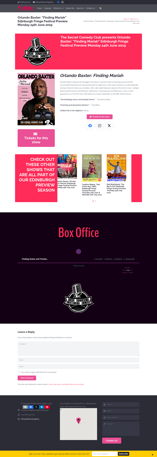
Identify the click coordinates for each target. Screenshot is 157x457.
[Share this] (30, 407)
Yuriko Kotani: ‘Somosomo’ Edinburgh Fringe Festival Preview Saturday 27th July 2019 (127, 184)
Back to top (79, 266)
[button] (100, 8)
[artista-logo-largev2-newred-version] (26, 8)
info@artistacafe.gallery (30, 419)
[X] (67, 2)
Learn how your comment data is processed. (66, 384)
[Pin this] (47, 407)
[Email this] (25, 407)
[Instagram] (62, 2)
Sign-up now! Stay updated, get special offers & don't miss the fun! (59, 454)
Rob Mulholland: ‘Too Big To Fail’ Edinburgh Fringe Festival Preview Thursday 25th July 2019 (102, 188)
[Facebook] (58, 2)
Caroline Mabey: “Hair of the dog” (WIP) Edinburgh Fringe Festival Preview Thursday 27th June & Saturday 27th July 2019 (78, 189)
